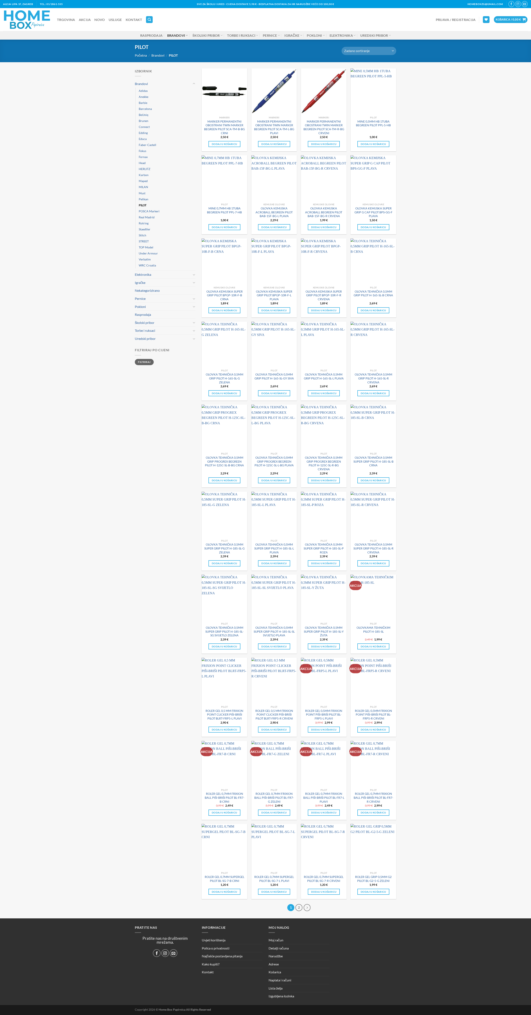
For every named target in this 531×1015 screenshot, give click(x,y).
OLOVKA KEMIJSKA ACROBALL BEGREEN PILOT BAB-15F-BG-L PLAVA (274, 212)
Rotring (144, 223)
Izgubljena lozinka (281, 996)
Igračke (291, 35)
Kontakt (134, 20)
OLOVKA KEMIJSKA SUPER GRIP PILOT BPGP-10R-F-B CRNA (224, 295)
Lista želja (276, 988)
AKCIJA (85, 20)
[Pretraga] (149, 19)
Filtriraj (144, 361)
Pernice (270, 35)
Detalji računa (279, 948)
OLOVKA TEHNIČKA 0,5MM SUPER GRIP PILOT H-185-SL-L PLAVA (274, 548)
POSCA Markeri (149, 211)
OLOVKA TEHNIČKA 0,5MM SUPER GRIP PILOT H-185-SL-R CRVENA (373, 548)
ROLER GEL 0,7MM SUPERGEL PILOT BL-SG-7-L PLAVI (274, 879)
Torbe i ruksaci (241, 35)
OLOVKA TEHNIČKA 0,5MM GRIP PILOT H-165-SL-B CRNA (373, 293)
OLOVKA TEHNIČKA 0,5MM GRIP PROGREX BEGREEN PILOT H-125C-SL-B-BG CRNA (224, 461)
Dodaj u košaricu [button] (224, 144)
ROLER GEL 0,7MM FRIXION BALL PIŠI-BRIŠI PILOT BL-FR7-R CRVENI (373, 797)
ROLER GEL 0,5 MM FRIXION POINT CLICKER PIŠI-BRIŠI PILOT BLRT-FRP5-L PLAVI (224, 714)
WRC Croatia (147, 265)
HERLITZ (144, 169)
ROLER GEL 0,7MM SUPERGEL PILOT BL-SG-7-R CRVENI (323, 879)
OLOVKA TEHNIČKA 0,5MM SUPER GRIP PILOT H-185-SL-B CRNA (373, 461)
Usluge (115, 20)
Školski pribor (206, 35)
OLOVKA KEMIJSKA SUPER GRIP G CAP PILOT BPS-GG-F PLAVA (373, 212)
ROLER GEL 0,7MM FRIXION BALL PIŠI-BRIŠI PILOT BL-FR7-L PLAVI (323, 797)
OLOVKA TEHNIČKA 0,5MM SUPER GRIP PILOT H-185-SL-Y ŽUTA (324, 631)
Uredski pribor (374, 35)
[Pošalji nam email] (525, 4)
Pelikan (143, 199)
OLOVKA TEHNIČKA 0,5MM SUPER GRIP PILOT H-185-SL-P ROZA (324, 548)
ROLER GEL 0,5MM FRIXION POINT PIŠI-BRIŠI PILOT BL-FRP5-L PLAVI (323, 714)
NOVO (99, 20)
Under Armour (148, 253)
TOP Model (146, 247)
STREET (144, 241)
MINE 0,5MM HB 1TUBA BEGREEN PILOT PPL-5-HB (373, 123)
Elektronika (341, 35)
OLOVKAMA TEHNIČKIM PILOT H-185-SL (373, 629)
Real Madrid (147, 217)
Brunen (143, 121)
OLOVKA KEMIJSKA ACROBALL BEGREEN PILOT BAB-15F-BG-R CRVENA (323, 212)
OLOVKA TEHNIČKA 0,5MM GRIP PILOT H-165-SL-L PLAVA (324, 376)
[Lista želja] (486, 19)
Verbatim (145, 259)
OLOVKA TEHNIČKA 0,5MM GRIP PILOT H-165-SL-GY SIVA (274, 376)
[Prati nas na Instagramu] (518, 4)
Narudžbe (276, 956)
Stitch (142, 235)
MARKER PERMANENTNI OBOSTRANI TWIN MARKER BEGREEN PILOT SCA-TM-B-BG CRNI (224, 127)
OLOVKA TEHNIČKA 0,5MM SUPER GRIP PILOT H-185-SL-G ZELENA (224, 548)
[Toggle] (194, 83)
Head (142, 163)
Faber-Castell (147, 145)
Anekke (143, 96)
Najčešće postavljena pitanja (222, 956)
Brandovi (176, 35)
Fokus (142, 151)
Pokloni (314, 35)
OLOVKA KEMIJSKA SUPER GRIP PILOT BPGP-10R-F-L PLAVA (274, 295)
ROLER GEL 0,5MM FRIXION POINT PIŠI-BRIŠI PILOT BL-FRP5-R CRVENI (373, 714)
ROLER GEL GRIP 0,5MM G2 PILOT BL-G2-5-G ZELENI (373, 879)
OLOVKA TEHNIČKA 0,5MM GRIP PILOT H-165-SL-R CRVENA (373, 378)
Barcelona (145, 109)
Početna (141, 55)
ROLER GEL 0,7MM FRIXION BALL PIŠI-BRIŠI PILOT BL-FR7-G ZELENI (274, 797)
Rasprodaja (151, 35)
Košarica (275, 972)
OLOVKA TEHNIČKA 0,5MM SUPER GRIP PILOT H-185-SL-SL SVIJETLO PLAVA (274, 631)
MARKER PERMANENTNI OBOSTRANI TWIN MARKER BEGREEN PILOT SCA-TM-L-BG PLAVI (274, 127)
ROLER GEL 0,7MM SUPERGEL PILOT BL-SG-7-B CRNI (224, 879)
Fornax (143, 157)
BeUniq (143, 115)
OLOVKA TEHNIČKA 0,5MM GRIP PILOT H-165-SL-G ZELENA (224, 378)
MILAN (143, 187)
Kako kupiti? (210, 964)
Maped (143, 181)
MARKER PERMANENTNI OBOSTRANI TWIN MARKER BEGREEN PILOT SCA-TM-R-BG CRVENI (323, 127)
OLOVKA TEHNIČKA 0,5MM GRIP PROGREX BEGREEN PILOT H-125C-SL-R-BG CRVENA (323, 463)
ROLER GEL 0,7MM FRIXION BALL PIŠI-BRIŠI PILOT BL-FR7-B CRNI (224, 797)
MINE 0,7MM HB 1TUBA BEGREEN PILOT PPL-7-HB (224, 210)
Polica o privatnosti (215, 948)
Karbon (144, 175)
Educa (143, 139)
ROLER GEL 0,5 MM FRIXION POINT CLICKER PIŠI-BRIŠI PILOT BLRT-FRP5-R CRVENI (274, 714)
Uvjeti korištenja (213, 940)
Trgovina (66, 20)
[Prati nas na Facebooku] (511, 4)
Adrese (274, 964)
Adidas (143, 90)
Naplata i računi (280, 980)
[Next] (307, 907)
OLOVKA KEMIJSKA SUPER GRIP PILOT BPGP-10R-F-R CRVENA (324, 295)
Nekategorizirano (147, 290)
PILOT (142, 205)
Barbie (143, 103)
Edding (143, 133)
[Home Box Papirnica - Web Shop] (27, 19)
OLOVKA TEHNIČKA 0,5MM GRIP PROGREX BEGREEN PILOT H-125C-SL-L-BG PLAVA (274, 461)
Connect (144, 127)
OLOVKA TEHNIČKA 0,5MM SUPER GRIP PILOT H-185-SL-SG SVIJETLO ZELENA (224, 631)
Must (142, 193)
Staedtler (144, 229)
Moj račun (276, 940)
